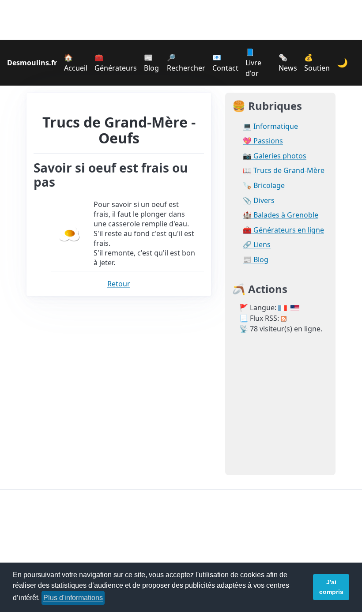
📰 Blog (151, 63)
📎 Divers (259, 200)
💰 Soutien (317, 63)
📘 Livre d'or (253, 62)
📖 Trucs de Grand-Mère (283, 170)
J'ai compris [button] (331, 586)
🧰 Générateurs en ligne (283, 230)
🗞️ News (288, 63)
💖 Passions (263, 141)
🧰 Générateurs (115, 63)
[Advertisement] (181, 20)
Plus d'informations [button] (73, 597)
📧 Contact (225, 63)
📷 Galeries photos (274, 156)
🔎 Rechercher (186, 63)
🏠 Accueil (75, 63)
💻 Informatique (270, 126)
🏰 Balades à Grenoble (280, 215)
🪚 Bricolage (264, 185)
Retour (118, 284)
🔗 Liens (257, 244)
